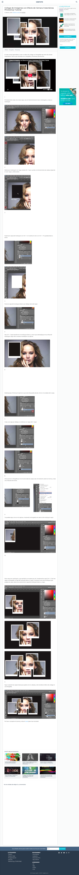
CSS (34, 869)
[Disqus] (30, 800)
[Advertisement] (30, 224)
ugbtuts (39, 2)
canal (26, 721)
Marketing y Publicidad (14, 861)
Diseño (23, 12)
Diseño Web (11, 856)
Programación (12, 858)
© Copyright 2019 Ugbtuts (39, 873)
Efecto (6, 49)
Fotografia (11, 49)
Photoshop (17, 49)
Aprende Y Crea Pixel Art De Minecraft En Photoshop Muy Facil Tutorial (69, 25)
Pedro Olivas (16, 12)
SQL (34, 865)
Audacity (35, 856)
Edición (10, 859)
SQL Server (36, 859)
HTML (34, 867)
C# (33, 864)
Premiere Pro (36, 858)
